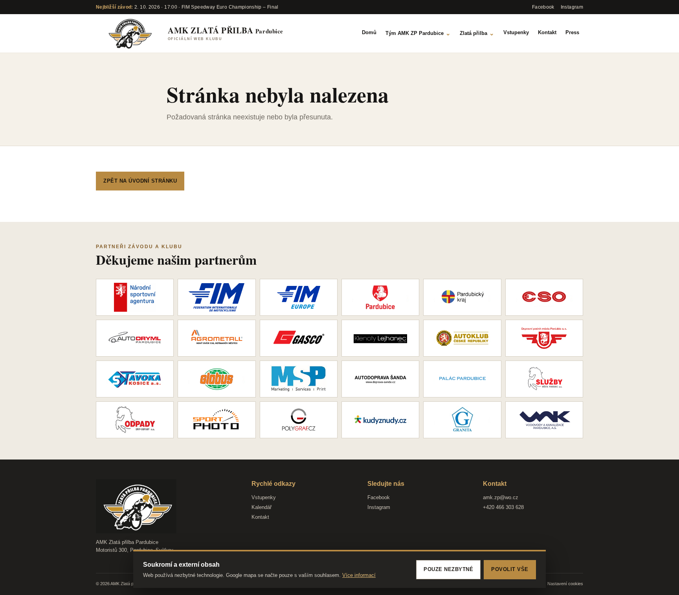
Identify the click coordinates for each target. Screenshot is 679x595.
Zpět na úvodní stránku (140, 181)
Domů (369, 32)
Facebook (378, 497)
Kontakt (547, 32)
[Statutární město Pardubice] (380, 297)
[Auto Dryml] (135, 338)
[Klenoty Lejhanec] (380, 338)
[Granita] (462, 419)
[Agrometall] (216, 338)
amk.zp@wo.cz (500, 497)
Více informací (359, 575)
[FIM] (216, 297)
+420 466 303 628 (503, 507)
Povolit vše (510, 569)
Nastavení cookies (565, 583)
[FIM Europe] (299, 297)
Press (572, 32)
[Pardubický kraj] (462, 297)
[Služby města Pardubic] (544, 379)
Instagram (378, 507)
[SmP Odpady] (135, 419)
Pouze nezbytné (448, 569)
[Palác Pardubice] (462, 379)
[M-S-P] (299, 379)
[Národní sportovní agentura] (135, 297)
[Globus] (216, 379)
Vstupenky (516, 32)
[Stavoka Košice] (135, 379)
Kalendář (261, 507)
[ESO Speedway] (544, 297)
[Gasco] (299, 338)
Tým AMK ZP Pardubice (418, 33)
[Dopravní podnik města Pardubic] (544, 338)
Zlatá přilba (477, 33)
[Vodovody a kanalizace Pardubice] (544, 419)
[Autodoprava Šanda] (380, 379)
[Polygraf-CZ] (299, 419)
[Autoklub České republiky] (462, 338)
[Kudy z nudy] (380, 419)
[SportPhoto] (216, 419)
